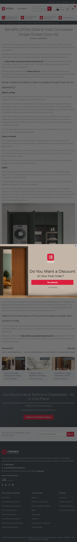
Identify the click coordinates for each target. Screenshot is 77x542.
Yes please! (52, 282)
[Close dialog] (75, 245)
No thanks (52, 287)
